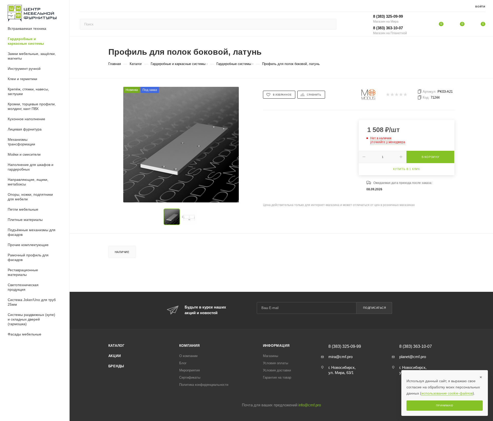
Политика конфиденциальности (203, 385)
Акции (114, 356)
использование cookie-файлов (447, 393)
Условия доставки (277, 370)
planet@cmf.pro (412, 356)
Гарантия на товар (277, 377)
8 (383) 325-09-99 (388, 18)
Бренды (116, 366)
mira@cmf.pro (340, 356)
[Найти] (330, 24)
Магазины (270, 356)
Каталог (116, 346)
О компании (188, 356)
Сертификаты (189, 377)
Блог (183, 363)
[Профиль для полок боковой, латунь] (181, 144)
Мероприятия (189, 370)
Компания (189, 346)
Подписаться (374, 307)
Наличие (122, 252)
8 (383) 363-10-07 (390, 30)
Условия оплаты (275, 363)
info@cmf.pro (309, 405)
